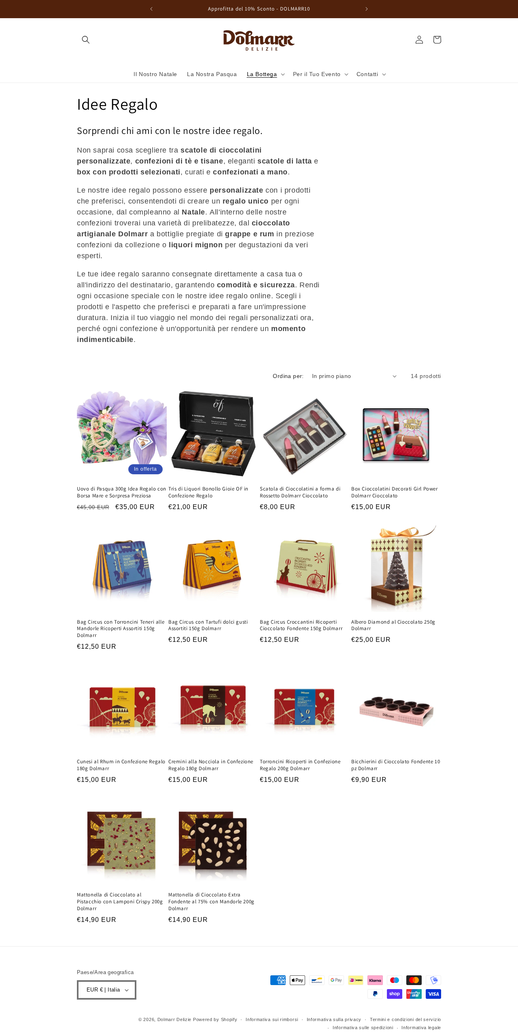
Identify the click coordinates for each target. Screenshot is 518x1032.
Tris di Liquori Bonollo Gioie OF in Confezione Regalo (208, 492)
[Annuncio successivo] (367, 9)
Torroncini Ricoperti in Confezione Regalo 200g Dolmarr (300, 765)
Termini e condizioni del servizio (405, 1019)
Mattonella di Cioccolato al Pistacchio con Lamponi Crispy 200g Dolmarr (120, 902)
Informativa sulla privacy (334, 1019)
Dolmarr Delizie (174, 1019)
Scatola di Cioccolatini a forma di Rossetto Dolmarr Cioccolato (300, 492)
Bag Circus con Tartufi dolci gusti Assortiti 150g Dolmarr (208, 625)
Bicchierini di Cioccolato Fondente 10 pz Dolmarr (395, 765)
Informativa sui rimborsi (272, 1019)
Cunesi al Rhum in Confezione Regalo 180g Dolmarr (121, 765)
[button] (86, 40)
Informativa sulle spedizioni (363, 1027)
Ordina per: (288, 376)
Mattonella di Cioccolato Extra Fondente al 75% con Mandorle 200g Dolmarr (211, 902)
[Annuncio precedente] (151, 9)
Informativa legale (421, 1027)
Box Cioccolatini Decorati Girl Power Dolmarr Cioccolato (394, 492)
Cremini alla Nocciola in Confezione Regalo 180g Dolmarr (210, 765)
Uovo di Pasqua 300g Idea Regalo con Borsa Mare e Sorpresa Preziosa (121, 492)
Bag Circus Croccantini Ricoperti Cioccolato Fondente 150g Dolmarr (301, 625)
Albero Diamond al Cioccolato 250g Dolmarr (393, 625)
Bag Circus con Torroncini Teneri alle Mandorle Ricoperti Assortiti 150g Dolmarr (120, 629)
